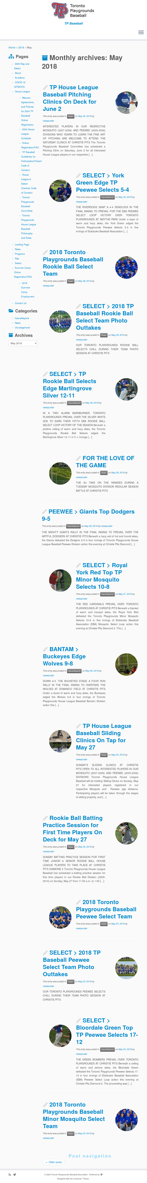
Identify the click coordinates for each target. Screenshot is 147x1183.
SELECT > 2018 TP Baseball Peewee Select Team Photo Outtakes (72, 963)
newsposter (48, 120)
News (18, 249)
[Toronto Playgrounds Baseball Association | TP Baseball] (73, 11)
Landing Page (22, 244)
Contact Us (21, 303)
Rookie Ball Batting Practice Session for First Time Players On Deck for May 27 (73, 828)
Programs (20, 253)
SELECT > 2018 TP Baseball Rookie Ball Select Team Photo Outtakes (105, 316)
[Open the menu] (141, 32)
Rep (17, 258)
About (18, 73)
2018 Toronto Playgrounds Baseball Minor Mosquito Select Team (74, 1115)
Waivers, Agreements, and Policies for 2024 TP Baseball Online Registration (27, 111)
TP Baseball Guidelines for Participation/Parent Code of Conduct (31, 161)
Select (18, 263)
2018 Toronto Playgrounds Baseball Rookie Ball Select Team (73, 262)
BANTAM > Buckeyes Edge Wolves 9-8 (64, 656)
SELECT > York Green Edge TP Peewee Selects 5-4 (102, 182)
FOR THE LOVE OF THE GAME (105, 461)
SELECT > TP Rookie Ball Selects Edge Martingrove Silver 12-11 (69, 384)
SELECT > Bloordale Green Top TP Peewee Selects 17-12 (107, 1031)
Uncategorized (22, 327)
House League (22, 91)
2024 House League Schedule (27, 134)
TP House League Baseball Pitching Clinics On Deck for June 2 (70, 98)
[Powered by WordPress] (101, 1173)
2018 (21, 47)
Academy (20, 77)
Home (12, 47)
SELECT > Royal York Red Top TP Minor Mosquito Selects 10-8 (101, 576)
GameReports (22, 318)
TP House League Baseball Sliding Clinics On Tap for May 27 (103, 736)
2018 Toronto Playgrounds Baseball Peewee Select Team (106, 909)
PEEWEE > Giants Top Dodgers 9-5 (88, 515)
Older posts (54, 1162)
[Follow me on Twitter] (15, 1174)
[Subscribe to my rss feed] (11, 1174)
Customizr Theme (81, 1178)
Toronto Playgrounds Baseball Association (69, 1174)
